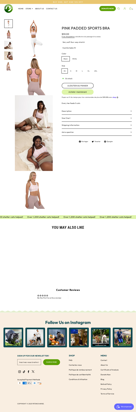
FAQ (70, 360)
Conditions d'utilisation (78, 379)
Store (29, 9)
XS (65, 71)
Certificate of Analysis (110, 370)
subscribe (51, 362)
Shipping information (70, 125)
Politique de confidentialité (80, 374)
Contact (104, 360)
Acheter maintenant (78, 92)
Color (64, 54)
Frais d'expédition (68, 37)
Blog (102, 379)
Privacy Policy (106, 389)
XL (89, 71)
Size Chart (66, 118)
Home (20, 9)
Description (67, 111)
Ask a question (68, 132)
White (74, 59)
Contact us (51, 9)
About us (39, 9)
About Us (104, 365)
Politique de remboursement (80, 370)
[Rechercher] (118, 8)
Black (66, 59)
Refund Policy (106, 384)
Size (63, 66)
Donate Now (107, 8)
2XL (95, 71)
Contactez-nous (75, 365)
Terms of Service (107, 394)
